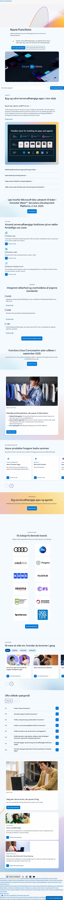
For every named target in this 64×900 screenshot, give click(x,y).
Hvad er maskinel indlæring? (13, 889)
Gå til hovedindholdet (6, 1)
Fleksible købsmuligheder (42, 880)
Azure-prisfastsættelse (18, 880)
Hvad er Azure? (4, 878)
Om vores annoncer (34, 899)
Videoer (39, 888)
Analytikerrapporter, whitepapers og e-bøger (25, 888)
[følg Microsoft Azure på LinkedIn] (30, 877)
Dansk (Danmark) (4, 893)
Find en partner (32, 886)
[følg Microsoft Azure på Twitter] (23, 877)
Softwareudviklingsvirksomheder (8, 886)
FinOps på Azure (53, 880)
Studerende (60, 886)
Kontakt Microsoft (37, 897)
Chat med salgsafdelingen (55, 898)
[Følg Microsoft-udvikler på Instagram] (27, 877)
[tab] (7, 650)
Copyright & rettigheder (16, 899)
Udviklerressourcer (52, 886)
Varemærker (26, 899)
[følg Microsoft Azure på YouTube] (34, 877)
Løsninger (15, 882)
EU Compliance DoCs (45, 899)
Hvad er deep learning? (27, 889)
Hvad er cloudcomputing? (47, 888)
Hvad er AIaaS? (36, 889)
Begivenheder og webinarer (7, 888)
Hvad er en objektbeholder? (56, 889)
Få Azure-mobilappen (14, 876)
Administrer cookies (5, 899)
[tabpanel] (32, 670)
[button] (32, 67)
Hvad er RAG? (3, 891)
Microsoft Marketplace (22, 886)
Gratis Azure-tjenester (30, 880)
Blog (46, 886)
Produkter (10, 880)
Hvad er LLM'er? (45, 889)
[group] (18, 467)
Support (49, 882)
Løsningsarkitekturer (42, 882)
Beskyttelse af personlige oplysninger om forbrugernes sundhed (16, 897)
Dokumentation (41, 886)
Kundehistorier (3, 880)
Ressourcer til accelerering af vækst (27, 882)
